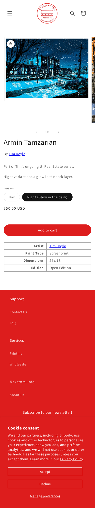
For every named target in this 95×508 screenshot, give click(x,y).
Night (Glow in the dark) (47, 197)
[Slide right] (58, 132)
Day (14, 198)
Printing (16, 353)
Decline (45, 484)
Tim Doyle (17, 153)
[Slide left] (36, 132)
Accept (45, 471)
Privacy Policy (71, 459)
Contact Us (18, 312)
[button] (9, 13)
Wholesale (18, 364)
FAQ (13, 323)
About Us (17, 395)
